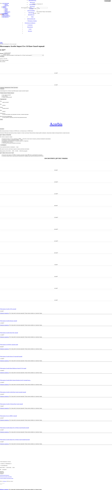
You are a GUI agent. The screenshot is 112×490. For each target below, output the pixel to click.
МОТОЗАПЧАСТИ (6, 15)
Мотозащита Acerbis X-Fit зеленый (8, 309)
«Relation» (5, 481)
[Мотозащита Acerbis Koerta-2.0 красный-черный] (32, 271)
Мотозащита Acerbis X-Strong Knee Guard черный (11, 404)
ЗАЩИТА (1, 43)
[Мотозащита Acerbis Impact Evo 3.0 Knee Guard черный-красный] (23, 132)
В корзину (2, 56)
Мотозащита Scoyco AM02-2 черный (8, 415)
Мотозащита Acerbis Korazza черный (8, 320)
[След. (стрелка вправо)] (1, 484)
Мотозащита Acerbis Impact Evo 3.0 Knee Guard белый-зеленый (14, 427)
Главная (1, 42)
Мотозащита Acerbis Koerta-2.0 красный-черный (11, 356)
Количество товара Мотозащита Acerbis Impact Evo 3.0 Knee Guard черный (16, 55)
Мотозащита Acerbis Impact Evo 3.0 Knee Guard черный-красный (16, 2)
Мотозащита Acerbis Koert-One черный (9, 332)
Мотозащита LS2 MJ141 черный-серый (9, 344)
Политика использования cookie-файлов (6, 476)
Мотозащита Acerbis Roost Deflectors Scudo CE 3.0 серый (13, 368)
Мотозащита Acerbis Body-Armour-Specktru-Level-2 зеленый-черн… (15, 380)
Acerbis (56, 124)
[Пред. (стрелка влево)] (0, 484)
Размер (1, 53)
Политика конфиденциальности (4, 475)
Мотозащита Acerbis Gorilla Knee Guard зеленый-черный (13, 392)
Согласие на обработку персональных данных (6, 478)
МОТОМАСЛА (5, 17)
